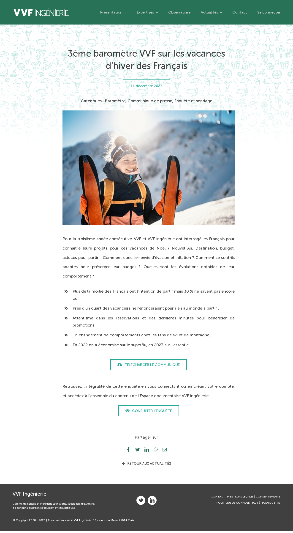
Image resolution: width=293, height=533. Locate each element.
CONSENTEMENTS (268, 496)
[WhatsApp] (155, 450)
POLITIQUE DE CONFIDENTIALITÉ (238, 502)
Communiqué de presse (150, 100)
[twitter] (140, 500)
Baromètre (115, 100)
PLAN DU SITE (271, 502)
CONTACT (218, 496)
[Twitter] (137, 450)
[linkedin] (152, 500)
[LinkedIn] (146, 450)
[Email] (164, 450)
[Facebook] (128, 450)
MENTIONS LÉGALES (240, 496)
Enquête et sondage (193, 100)
